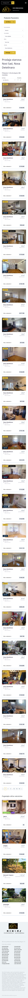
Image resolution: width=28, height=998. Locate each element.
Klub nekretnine (5, 952)
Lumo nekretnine (17, 963)
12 (14, 788)
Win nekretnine (17, 954)
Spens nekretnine (5, 954)
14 (19, 788)
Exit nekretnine (17, 955)
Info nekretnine (17, 948)
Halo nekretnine (17, 951)
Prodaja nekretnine (5, 963)
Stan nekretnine (5, 955)
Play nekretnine (5, 957)
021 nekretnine (5, 948)
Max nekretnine (17, 957)
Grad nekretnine (5, 946)
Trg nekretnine (17, 958)
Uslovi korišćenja (19, 933)
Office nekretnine (5, 951)
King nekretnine (5, 958)
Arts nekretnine (5, 960)
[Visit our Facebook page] (7, 931)
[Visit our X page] (15, 931)
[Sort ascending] (18, 80)
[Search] (12, 2)
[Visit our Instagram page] (10, 931)
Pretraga (8, 52)
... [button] (12, 788)
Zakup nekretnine (17, 962)
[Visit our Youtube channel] (13, 931)
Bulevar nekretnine (18, 949)
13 (16, 788)
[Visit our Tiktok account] (20, 931)
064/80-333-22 (16, 10)
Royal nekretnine (5, 949)
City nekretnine (17, 946)
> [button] (21, 789)
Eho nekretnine (17, 952)
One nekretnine (17, 960)
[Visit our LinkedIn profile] (18, 931)
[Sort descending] (20, 80)
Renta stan (4, 962)
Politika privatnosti (9, 933)
